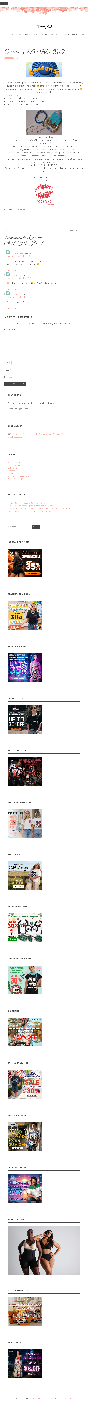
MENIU (4, 3)
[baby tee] (25, 733)
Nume (7, 362)
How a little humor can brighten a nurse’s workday (29, 503)
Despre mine (13, 473)
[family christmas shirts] (25, 941)
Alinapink (44, 26)
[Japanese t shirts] (25, 1150)
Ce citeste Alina (14, 465)
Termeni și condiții (15, 479)
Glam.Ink (68, 1398)
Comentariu (10, 329)
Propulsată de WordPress (39, 1398)
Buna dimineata (76, 230)
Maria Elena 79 (18, 252)
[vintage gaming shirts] (25, 785)
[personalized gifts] (25, 1325)
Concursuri (20, 210)
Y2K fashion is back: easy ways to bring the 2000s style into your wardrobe (39, 508)
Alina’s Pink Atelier (15, 462)
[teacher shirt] (25, 629)
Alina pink (15, 275)
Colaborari (12, 468)
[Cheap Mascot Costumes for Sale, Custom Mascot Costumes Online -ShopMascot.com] (44, 437)
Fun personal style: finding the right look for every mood (31, 505)
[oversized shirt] (25, 889)
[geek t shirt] (25, 1202)
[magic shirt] (25, 1377)
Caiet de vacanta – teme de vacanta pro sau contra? (29, 511)
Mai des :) (8, 230)
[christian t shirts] (25, 1098)
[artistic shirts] (25, 681)
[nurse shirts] (25, 837)
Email (7, 369)
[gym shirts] (25, 577)
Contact (11, 470)
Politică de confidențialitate (19, 476)
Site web (8, 377)
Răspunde (11, 270)
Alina (19, 58)
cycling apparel (48, 1046)
